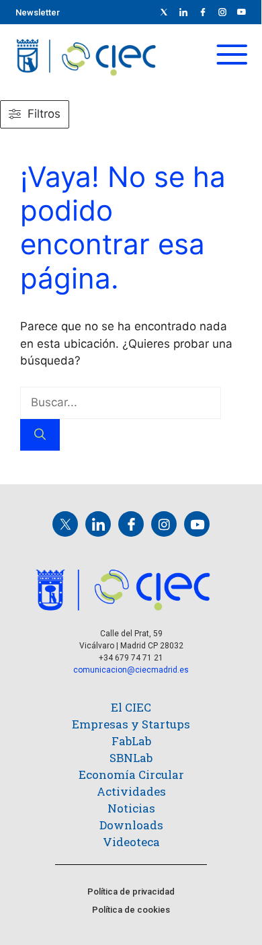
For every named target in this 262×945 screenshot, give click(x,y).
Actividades (131, 791)
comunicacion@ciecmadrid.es (131, 670)
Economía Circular (131, 774)
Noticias (131, 808)
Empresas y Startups (131, 724)
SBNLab (131, 757)
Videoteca (131, 841)
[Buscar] (40, 435)
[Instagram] (164, 524)
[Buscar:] (120, 402)
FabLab (131, 741)
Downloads (131, 825)
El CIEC (131, 707)
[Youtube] (242, 12)
